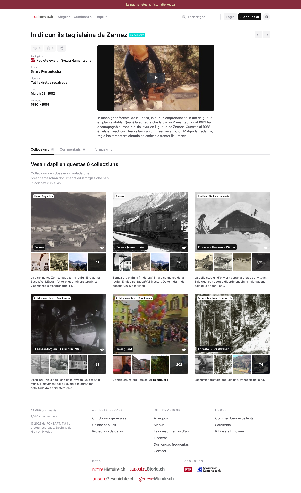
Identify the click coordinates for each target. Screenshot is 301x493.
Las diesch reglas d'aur (172, 431)
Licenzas (161, 438)
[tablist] (150, 150)
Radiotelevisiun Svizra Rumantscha (63, 60)
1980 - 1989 (40, 104)
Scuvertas (223, 425)
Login (230, 17)
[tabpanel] (150, 275)
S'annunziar (249, 17)
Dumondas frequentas (171, 444)
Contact (160, 451)
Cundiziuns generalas (109, 418)
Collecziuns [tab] (42, 149)
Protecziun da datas (107, 431)
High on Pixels (41, 431)
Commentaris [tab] (72, 149)
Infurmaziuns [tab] (102, 149)
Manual (159, 425)
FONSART (53, 423)
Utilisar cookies (104, 425)
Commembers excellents (234, 418)
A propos (161, 418)
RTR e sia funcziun (229, 431)
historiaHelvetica (163, 4)
